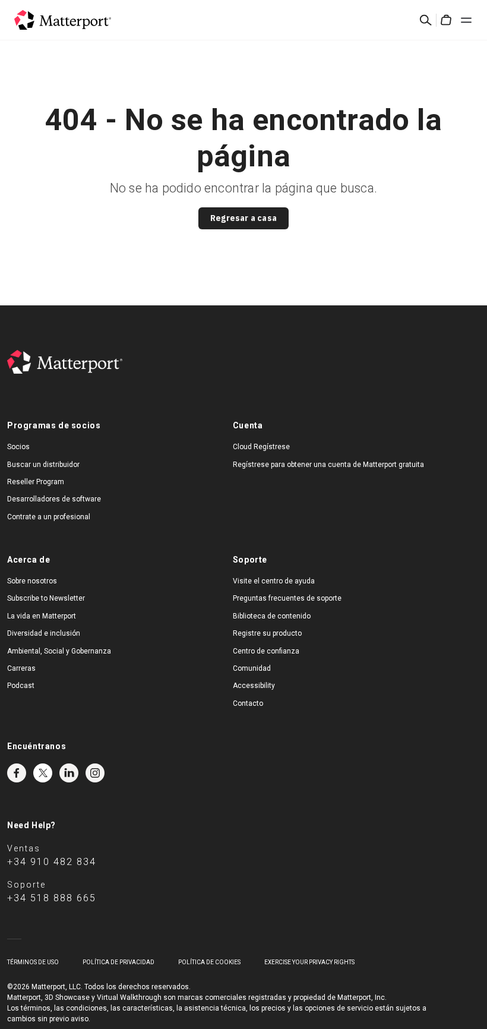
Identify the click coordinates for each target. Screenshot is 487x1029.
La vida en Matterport (41, 616)
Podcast (20, 685)
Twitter (42, 772)
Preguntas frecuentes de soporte (287, 598)
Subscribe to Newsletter (46, 598)
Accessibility (254, 685)
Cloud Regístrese (261, 447)
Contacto (248, 703)
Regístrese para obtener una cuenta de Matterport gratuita (328, 464)
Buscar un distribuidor (43, 464)
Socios (18, 447)
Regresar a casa (243, 218)
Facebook (16, 772)
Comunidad (252, 668)
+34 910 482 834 (51, 861)
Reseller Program (35, 482)
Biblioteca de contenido (272, 616)
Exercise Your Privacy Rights (309, 962)
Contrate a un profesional (48, 517)
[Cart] (446, 20)
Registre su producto (267, 633)
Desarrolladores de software (54, 499)
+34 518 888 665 (51, 898)
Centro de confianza (266, 651)
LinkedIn (68, 772)
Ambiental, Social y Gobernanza (59, 651)
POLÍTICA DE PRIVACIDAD (118, 962)
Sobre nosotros (32, 581)
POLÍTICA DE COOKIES (209, 962)
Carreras (21, 668)
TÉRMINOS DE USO (33, 962)
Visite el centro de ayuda (274, 581)
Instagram (95, 772)
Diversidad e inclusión (43, 633)
